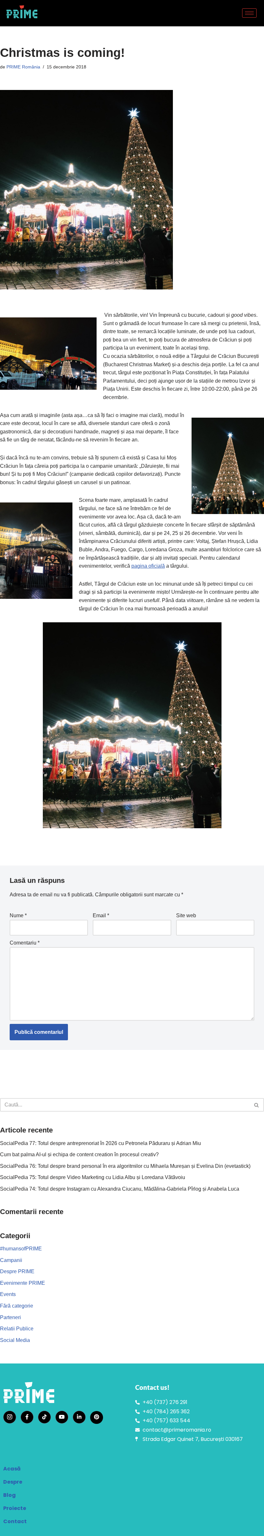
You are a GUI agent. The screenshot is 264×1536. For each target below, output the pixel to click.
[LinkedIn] (79, 1417)
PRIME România (23, 66)
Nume (18, 915)
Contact (15, 1521)
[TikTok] (44, 1417)
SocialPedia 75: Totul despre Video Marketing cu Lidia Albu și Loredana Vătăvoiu (92, 1177)
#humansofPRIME (21, 1248)
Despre (12, 1482)
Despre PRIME (17, 1271)
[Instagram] (9, 1417)
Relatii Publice (16, 1328)
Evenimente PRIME (22, 1283)
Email (101, 915)
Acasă (12, 1468)
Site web (186, 915)
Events (8, 1294)
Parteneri (10, 1317)
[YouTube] (61, 1417)
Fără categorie (16, 1306)
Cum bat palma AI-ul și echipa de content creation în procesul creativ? (79, 1154)
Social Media (15, 1340)
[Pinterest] (96, 1417)
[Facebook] (27, 1417)
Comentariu (25, 943)
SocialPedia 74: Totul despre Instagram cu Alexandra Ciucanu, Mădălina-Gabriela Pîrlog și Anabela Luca (119, 1189)
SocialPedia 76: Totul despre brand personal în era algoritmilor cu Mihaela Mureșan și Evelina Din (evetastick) (125, 1166)
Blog (9, 1495)
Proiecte (14, 1508)
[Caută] (257, 1105)
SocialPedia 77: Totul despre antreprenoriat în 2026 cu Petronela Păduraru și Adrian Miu (100, 1143)
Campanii (11, 1260)
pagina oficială (148, 566)
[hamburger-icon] (249, 13)
